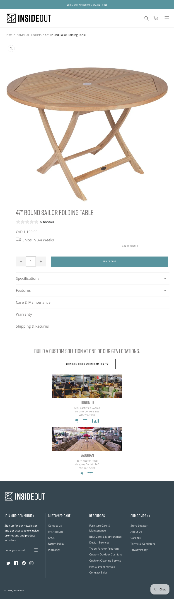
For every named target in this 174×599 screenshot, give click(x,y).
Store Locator (138, 525)
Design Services (99, 542)
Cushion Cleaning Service (105, 560)
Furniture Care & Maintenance (99, 528)
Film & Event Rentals (102, 567)
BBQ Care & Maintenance (105, 537)
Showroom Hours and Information (85, 363)
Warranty (24, 314)
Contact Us (55, 525)
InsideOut (19, 590)
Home (8, 35)
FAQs (51, 538)
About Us (136, 532)
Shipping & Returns (32, 326)
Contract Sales (98, 572)
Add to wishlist (131, 245)
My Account (55, 532)
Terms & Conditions (142, 544)
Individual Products (28, 35)
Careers (135, 538)
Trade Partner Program (104, 548)
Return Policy (56, 544)
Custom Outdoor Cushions (105, 554)
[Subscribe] (36, 550)
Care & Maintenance (33, 302)
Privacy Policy (138, 550)
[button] (146, 18)
